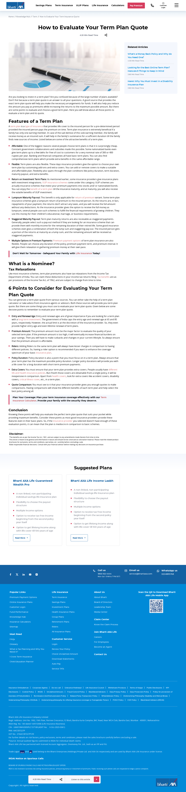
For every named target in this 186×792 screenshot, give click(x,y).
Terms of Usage (136, 688)
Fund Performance (19, 612)
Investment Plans (60, 607)
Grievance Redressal (73, 688)
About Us (99, 592)
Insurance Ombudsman (19, 688)
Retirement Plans (60, 622)
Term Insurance (64, 5)
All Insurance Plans (61, 632)
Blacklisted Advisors (97, 692)
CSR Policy (132, 700)
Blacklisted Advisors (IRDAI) (152, 700)
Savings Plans (44, 5)
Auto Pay (56, 664)
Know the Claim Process (106, 625)
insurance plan (43, 352)
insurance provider (63, 420)
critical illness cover (30, 379)
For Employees (101, 642)
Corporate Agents (40, 688)
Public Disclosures (154, 688)
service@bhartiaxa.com (140, 574)
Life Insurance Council (95, 688)
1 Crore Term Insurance (21, 657)
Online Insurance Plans (21, 602)
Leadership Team (102, 607)
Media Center (100, 612)
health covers (59, 376)
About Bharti (100, 597)
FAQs (12, 639)
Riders (55, 627)
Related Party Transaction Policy (83, 696)
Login (54, 644)
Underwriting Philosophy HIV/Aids (23, 700)
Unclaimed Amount (55, 692)
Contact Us (100, 654)
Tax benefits (103, 276)
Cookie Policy (28, 692)
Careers (98, 637)
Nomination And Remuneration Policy (50, 696)
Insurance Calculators (20, 622)
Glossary (14, 644)
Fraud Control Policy (76, 692)
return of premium (84, 197)
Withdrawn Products (117, 688)
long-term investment (29, 319)
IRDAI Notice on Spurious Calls (26, 758)
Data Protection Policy (139, 692)
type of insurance (34, 126)
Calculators (117, 5)
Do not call (56, 688)
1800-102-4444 (104, 574)
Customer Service (62, 639)
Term (34, 17)
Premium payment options (67, 240)
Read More (20, 538)
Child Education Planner (22, 662)
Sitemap (14, 627)
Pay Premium (136, 5)
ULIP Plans (82, 5)
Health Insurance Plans (63, 612)
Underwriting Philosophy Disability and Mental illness (145, 696)
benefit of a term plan (41, 189)
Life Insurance (100, 5)
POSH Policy (118, 700)
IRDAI (40, 692)
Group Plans (58, 617)
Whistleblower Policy (110, 696)
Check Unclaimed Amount (65, 654)
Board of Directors (103, 602)
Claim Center (101, 619)
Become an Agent (103, 647)
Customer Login (17, 607)
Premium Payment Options (23, 597)
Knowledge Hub (23, 17)
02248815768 (167, 574)
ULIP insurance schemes (54, 182)
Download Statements (63, 659)
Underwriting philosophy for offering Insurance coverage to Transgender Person (75, 700)
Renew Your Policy (61, 649)
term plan (15, 126)
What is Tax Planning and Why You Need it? (27, 650)
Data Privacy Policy (118, 692)
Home (11, 17)
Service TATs (58, 669)
